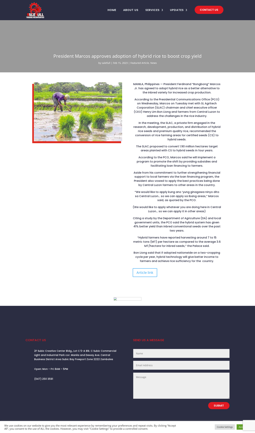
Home (112, 10)
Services (152, 10)
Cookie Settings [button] (225, 426)
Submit (219, 406)
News (153, 63)
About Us (130, 10)
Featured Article (139, 63)
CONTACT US (209, 10)
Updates (177, 10)
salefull (106, 63)
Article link (145, 272)
